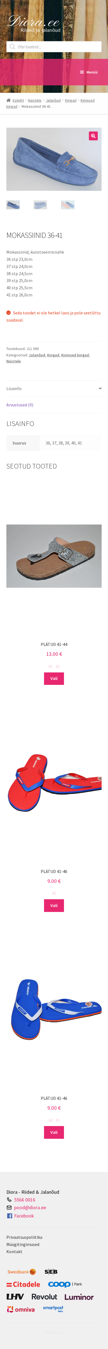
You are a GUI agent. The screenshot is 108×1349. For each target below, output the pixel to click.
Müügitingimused (22, 1244)
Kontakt (14, 1251)
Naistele (35, 100)
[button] (93, 136)
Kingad (70, 100)
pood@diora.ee (30, 1207)
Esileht (18, 100)
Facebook (24, 1216)
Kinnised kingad (75, 355)
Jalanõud (53, 100)
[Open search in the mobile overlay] (54, 46)
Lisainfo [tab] (14, 388)
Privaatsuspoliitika (24, 1237)
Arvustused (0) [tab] (19, 404)
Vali (54, 678)
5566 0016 (24, 1199)
